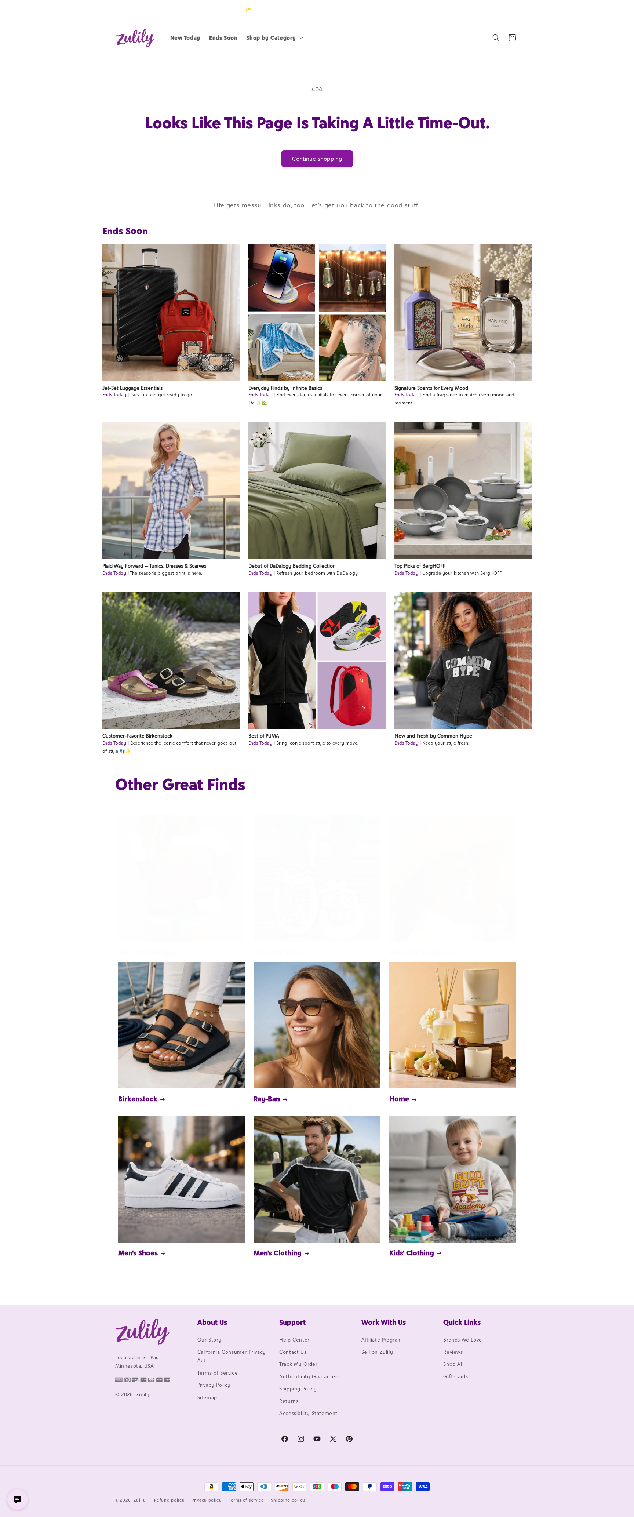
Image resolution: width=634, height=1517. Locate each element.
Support (292, 1322)
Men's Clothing (278, 1253)
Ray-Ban (267, 1099)
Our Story (209, 1340)
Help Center (294, 1340)
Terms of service (246, 1499)
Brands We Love (462, 1340)
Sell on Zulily (377, 1352)
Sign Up (507, 8)
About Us (212, 1322)
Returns (288, 1401)
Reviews (453, 1352)
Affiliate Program (381, 1340)
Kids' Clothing (411, 1253)
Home (399, 1099)
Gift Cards (455, 1376)
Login (484, 8)
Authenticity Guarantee (308, 1376)
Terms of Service (217, 1373)
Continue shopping (317, 158)
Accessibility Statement (308, 1413)
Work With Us (383, 1322)
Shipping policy (288, 1499)
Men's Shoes (138, 1253)
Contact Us (292, 1352)
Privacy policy (207, 1499)
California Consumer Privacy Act (231, 1356)
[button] (274, 38)
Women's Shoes (279, 952)
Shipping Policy (298, 1389)
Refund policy (169, 1499)
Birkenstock (137, 1099)
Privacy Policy (214, 1385)
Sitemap (207, 1397)
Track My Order (298, 1364)
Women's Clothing (147, 952)
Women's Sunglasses (422, 952)
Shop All (453, 1364)
